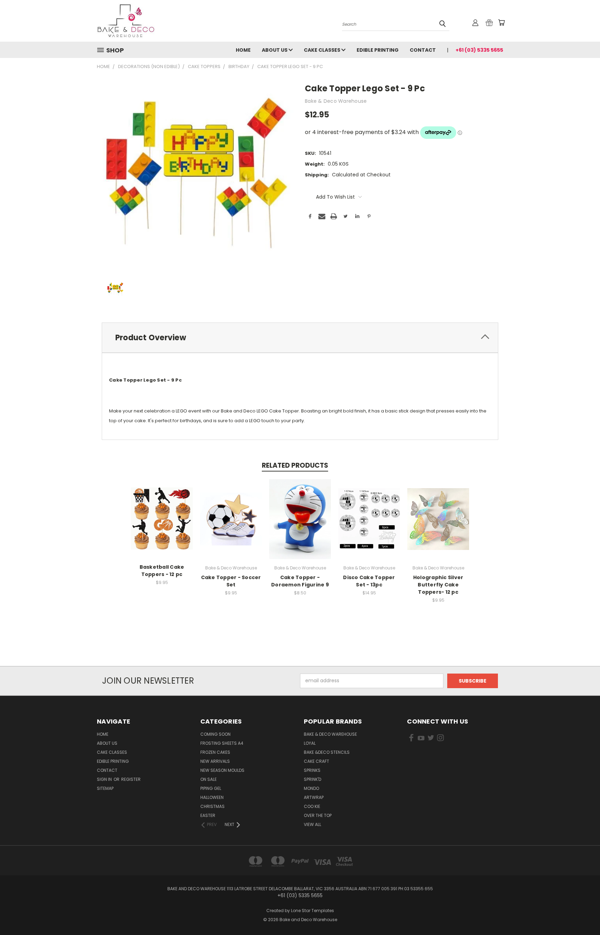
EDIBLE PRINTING (378, 50)
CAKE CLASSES (322, 50)
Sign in (105, 779)
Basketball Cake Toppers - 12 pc (162, 570)
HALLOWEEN (212, 797)
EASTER (207, 815)
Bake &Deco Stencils (327, 752)
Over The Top (318, 815)
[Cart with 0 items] (501, 22)
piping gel (210, 788)
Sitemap (105, 788)
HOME (243, 50)
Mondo (311, 788)
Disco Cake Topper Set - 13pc (369, 581)
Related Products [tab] (295, 465)
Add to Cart (162, 524)
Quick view (162, 512)
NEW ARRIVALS (215, 761)
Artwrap (314, 797)
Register (131, 779)
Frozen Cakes (215, 752)
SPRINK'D (312, 779)
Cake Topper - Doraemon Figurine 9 (300, 581)
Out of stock (369, 524)
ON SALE (208, 779)
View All (312, 824)
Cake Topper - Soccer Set (231, 581)
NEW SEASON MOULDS (222, 770)
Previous (581, 913)
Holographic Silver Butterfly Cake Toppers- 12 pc (438, 584)
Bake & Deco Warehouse (330, 734)
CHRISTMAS (212, 806)
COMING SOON (215, 734)
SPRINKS (312, 770)
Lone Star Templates (312, 910)
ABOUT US (275, 50)
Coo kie (312, 806)
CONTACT (423, 50)
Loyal (310, 743)
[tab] (300, 338)
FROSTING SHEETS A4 (221, 743)
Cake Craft (316, 761)
